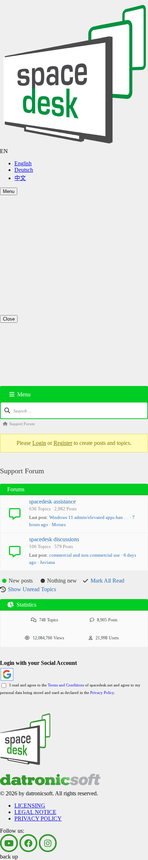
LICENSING (29, 270)
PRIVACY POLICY (38, 283)
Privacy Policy (102, 692)
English (23, 163)
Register (63, 443)
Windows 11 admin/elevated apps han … (89, 517)
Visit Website (15, 265)
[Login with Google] (7, 674)
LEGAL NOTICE (35, 277)
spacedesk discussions (54, 539)
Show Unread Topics (32, 589)
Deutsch (23, 170)
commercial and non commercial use (84, 555)
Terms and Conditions (66, 685)
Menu (8, 191)
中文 (20, 178)
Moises (59, 524)
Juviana (47, 562)
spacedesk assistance (52, 501)
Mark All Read (107, 581)
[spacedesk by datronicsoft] (74, 74)
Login (39, 443)
